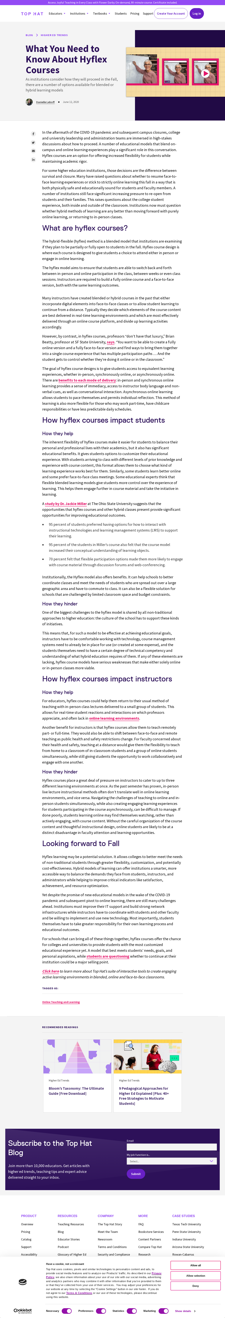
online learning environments (114, 718)
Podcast (63, 1247)
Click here (50, 971)
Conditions (112, 1247)
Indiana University (184, 1239)
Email (130, 1140)
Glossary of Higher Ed (72, 1254)
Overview (27, 1224)
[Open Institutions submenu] (87, 13)
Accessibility (29, 1254)
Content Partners (149, 1239)
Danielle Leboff (45, 102)
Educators (55, 13)
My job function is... (138, 1155)
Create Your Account (171, 13)
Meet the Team (108, 1232)
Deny (195, 1285)
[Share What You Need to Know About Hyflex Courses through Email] (33, 151)
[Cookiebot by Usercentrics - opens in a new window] (22, 1311)
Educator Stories (69, 1239)
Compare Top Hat (150, 1247)
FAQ (141, 1224)
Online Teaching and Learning (61, 1002)
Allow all (195, 1265)
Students (121, 13)
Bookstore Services (151, 1232)
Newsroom (105, 1239)
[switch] (101, 1311)
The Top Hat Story (110, 1224)
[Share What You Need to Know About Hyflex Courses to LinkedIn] (33, 159)
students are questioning (107, 956)
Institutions (77, 13)
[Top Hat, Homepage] (32, 13)
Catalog (26, 1239)
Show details (183, 1311)
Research (144, 1254)
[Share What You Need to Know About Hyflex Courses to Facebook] (33, 133)
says (110, 341)
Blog (61, 1232)
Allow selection (195, 1275)
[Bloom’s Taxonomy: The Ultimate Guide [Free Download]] (77, 1076)
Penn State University (186, 1232)
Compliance (114, 1254)
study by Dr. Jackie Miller (66, 503)
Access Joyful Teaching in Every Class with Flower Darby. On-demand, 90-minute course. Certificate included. (112, 2)
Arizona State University (188, 1247)
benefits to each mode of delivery (87, 380)
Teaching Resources (71, 1224)
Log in (197, 13)
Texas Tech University (186, 1224)
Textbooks (100, 13)
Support (148, 13)
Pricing (134, 13)
